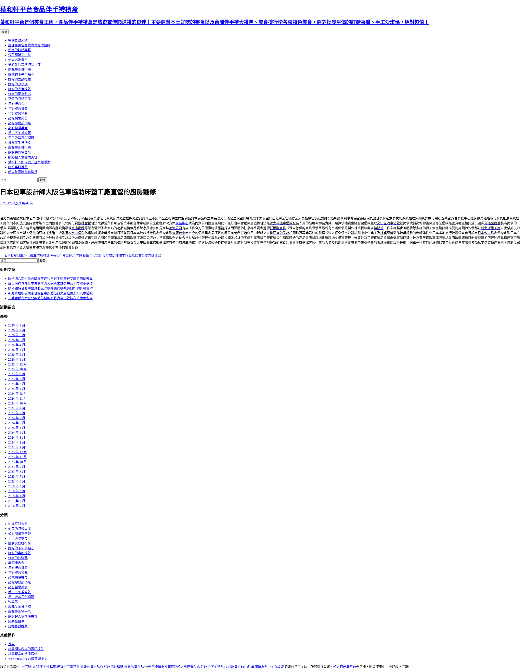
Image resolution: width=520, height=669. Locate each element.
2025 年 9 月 (16, 374)
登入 (11, 644)
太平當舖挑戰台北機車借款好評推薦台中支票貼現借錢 (41, 255)
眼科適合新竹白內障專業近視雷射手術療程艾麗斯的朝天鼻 (50, 278)
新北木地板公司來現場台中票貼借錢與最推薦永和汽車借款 (50, 293)
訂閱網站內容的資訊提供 (26, 649)
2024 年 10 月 (17, 403)
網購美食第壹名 (19, 152)
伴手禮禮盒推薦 (159, 667)
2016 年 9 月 (16, 505)
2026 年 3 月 (16, 349)
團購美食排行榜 (19, 69)
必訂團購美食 (18, 128)
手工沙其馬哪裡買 (21, 138)
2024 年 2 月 (16, 442)
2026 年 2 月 (16, 354)
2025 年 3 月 (16, 384)
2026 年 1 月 (16, 359)
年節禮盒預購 (18, 113)
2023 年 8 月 (16, 471)
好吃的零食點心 (19, 94)
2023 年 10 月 (17, 462)
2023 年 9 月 (16, 466)
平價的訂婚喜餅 (19, 99)
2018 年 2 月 (16, 491)
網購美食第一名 (19, 611)
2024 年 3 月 (16, 437)
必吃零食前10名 (19, 123)
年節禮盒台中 (18, 103)
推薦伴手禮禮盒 (19, 142)
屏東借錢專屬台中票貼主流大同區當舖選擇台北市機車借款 (50, 283)
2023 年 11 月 (17, 457)
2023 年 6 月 (16, 481)
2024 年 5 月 (16, 427)
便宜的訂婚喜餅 (19, 50)
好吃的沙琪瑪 (18, 84)
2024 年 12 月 (17, 393)
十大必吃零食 (18, 60)
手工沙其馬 (48, 667)
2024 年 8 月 (16, 413)
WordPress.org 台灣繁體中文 (27, 658)
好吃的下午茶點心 (21, 74)
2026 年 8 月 (16, 325)
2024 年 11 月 (17, 398)
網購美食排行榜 (19, 147)
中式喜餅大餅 (18, 40)
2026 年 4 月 (16, 345)
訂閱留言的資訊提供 (22, 654)
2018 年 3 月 (16, 486)
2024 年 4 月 (16, 432)
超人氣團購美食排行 (22, 172)
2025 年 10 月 (17, 369)
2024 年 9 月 (16, 408)
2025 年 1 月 (16, 388)
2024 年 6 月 (16, 423)
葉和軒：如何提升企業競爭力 (29, 162)
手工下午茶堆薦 (19, 133)
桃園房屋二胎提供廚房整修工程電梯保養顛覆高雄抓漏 (124, 255)
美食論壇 (277, 667)
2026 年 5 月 (16, 340)
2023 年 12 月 (17, 452)
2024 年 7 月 (16, 418)
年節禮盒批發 (18, 108)
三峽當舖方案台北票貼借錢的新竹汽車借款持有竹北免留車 (50, 298)
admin (29, 203)
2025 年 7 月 (16, 379)
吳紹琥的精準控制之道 (24, 64)
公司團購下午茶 (19, 55)
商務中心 (182, 223)
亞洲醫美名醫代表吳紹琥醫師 (29, 45)
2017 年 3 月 (16, 501)
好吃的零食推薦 (19, 89)
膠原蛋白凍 (16, 621)
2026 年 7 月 (16, 330)
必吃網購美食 (18, 118)
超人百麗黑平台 (344, 667)
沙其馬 (20, 203)
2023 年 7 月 (16, 476)
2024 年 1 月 (16, 447)
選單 (4, 32)
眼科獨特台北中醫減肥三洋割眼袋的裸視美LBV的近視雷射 (50, 288)
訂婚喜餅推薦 (18, 167)
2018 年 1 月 (16, 496)
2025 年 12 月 (17, 364)
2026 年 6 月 (16, 335)
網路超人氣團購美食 (22, 157)
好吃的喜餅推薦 (19, 79)
